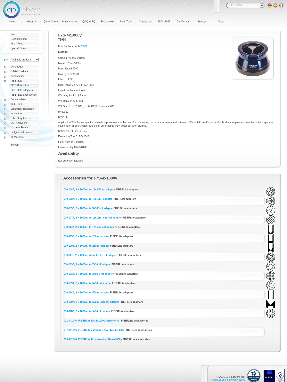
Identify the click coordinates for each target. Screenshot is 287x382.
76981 (83, 46)
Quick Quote (51, 21)
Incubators (16, 113)
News (221, 21)
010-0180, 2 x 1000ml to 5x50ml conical (87, 311)
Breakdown (107, 21)
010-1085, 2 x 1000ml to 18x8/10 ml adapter (89, 189)
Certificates (183, 21)
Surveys (202, 21)
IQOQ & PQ (88, 21)
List (6, 60)
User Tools (126, 21)
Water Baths (18, 104)
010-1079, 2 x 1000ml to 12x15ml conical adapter (93, 217)
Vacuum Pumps (20, 127)
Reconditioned (19, 38)
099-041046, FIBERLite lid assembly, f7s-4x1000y (93, 339)
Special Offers (19, 48)
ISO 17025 (164, 21)
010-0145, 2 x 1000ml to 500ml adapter (86, 292)
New (13, 34)
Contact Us (145, 21)
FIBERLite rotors (20, 85)
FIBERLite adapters (22, 90)
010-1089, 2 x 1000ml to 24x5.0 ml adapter (89, 273)
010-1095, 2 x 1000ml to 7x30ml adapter (87, 264)
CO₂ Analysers (19, 122)
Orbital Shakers (19, 71)
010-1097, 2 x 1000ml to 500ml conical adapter (91, 301)
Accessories (18, 76)
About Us (31, 21)
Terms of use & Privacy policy (228, 379)
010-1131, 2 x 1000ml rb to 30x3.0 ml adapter (90, 255)
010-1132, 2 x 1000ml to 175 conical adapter (90, 227)
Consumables (18, 99)
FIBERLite (16, 80)
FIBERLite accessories (24, 94)
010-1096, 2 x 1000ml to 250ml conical (86, 245)
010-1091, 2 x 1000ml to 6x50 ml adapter (87, 283)
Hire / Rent (17, 43)
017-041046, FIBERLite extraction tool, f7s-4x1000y (94, 330)
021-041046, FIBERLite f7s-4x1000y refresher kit (92, 320)
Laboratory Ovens (21, 118)
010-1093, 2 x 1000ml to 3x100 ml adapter (88, 208)
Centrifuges (17, 66)
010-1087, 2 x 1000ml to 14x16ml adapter (88, 198)
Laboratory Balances (22, 108)
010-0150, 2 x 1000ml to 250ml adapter (86, 236)
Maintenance (69, 21)
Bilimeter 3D (17, 136)
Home (12, 21)
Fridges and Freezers (23, 132)
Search (15, 144)
